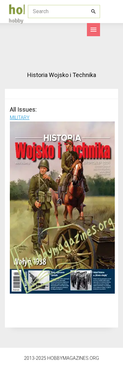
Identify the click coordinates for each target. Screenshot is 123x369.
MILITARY (20, 117)
